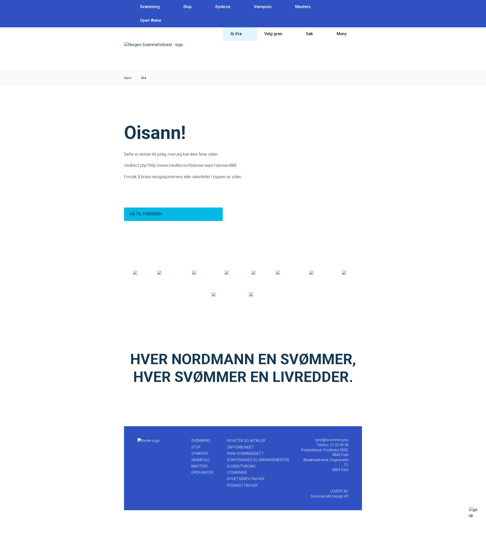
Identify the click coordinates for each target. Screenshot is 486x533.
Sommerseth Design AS (330, 496)
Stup (187, 6)
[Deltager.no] (203, 273)
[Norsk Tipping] (225, 295)
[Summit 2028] (262, 295)
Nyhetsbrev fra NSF (246, 479)
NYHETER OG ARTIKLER (246, 441)
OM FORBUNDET (240, 447)
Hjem (127, 78)
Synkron (222, 6)
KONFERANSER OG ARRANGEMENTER (258, 460)
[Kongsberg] (320, 273)
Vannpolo (263, 6)
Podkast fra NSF (242, 485)
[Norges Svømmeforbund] (153, 44)
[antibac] (233, 273)
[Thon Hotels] (169, 273)
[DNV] (347, 273)
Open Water (150, 20)
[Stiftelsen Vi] (287, 273)
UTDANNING (237, 472)
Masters (303, 6)
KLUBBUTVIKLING (241, 466)
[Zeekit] (258, 273)
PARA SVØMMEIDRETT (245, 454)
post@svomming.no (332, 440)
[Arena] (140, 273)
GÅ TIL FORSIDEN (146, 214)
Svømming (150, 6)
